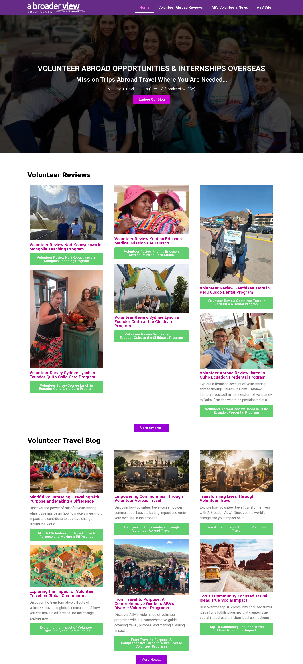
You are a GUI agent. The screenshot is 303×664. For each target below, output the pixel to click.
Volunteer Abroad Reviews (180, 7)
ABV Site (264, 7)
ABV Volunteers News (230, 7)
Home (145, 7)
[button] (151, 428)
